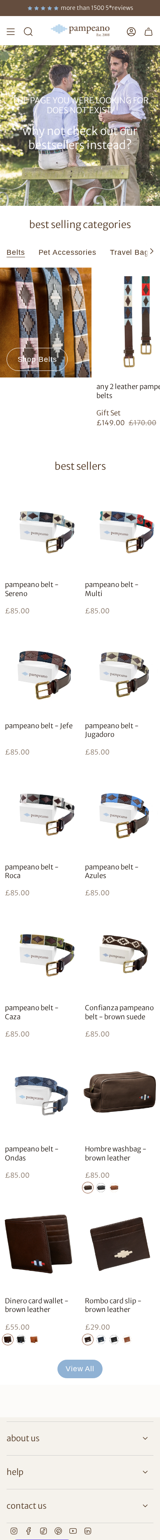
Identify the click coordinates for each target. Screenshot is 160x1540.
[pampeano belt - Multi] (120, 527)
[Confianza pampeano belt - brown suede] (120, 950)
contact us (26, 1505)
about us (23, 1438)
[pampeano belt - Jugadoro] (120, 668)
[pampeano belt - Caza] (40, 950)
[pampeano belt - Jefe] (40, 668)
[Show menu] (10, 31)
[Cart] (148, 31)
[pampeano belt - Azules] (120, 810)
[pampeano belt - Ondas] (40, 1092)
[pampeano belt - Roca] (40, 810)
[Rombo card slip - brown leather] (120, 1243)
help (15, 1472)
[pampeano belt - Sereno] (40, 527)
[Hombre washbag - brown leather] (120, 1092)
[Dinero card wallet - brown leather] (40, 1243)
